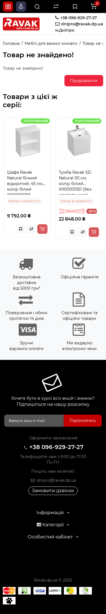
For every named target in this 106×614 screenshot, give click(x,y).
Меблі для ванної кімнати (51, 43)
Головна (11, 43)
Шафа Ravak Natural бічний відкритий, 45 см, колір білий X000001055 (25, 182)
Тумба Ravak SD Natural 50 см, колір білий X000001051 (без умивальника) (75, 182)
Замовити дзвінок (53, 490)
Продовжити (84, 80)
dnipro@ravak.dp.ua (56, 480)
